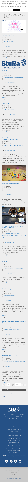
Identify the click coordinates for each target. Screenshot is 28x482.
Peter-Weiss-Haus (9, 41)
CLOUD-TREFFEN (10, 115)
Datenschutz (14, 474)
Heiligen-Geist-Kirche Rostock (12, 329)
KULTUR (7, 46)
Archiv (5, 396)
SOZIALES (8, 300)
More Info (4, 58)
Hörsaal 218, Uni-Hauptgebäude (13, 145)
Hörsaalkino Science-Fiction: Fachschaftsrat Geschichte (10, 138)
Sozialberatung (6, 289)
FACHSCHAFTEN (10, 150)
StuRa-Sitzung (6, 71)
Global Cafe (7, 190)
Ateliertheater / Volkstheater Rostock (14, 362)
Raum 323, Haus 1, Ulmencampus (14, 77)
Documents (18, 416)
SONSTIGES (8, 195)
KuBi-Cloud (5, 103)
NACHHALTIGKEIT (10, 242)
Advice (5, 415)
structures (13, 415)
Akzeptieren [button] (16, 10)
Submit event (7, 393)
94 (8, 385)
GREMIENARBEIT (10, 82)
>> (24, 385)
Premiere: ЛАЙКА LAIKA (9, 355)
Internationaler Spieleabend (10, 183)
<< (3, 385)
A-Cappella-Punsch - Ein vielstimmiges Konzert (14, 322)
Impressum (14, 473)
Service (21, 415)
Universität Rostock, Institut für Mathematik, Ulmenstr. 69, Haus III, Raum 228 (14, 235)
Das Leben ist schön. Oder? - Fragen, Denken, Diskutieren (13, 226)
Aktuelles (8, 416)
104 (17, 385)
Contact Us (13, 418)
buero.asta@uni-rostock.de (15, 456)
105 (19, 385)
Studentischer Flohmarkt (9, 35)
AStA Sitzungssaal (9, 110)
